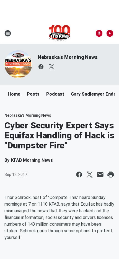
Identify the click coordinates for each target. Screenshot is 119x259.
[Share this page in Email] (100, 174)
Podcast (55, 94)
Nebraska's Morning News (67, 57)
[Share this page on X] (90, 174)
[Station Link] (59, 33)
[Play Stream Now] (110, 33)
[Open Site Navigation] (7, 33)
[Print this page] (111, 174)
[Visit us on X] (51, 66)
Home (14, 94)
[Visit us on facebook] (41, 66)
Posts (33, 94)
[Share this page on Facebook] (79, 174)
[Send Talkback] (99, 33)
